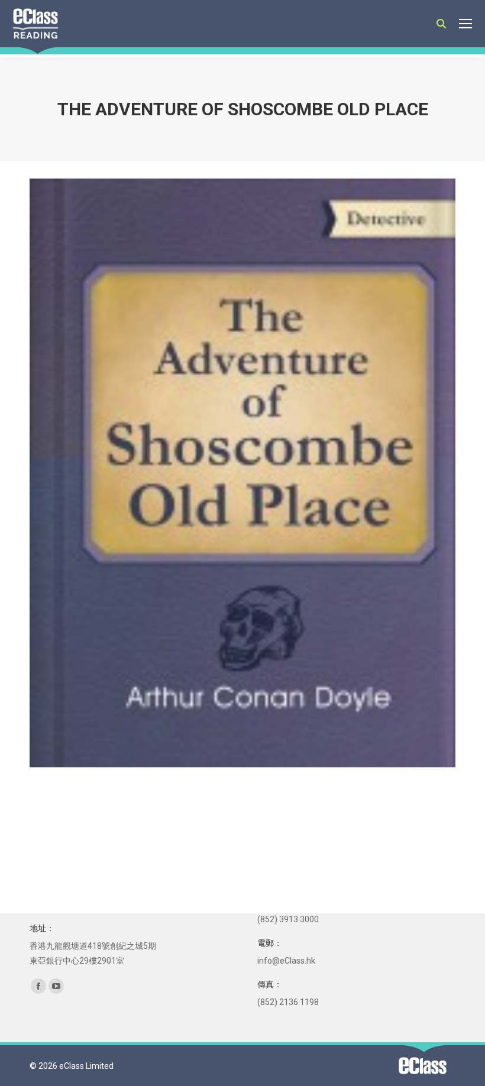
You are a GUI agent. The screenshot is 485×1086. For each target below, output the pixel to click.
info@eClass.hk (286, 960)
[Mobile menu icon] (465, 23)
